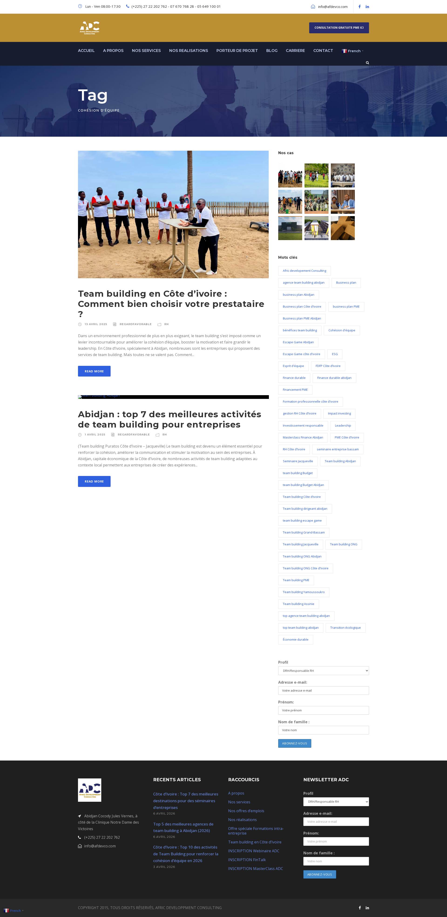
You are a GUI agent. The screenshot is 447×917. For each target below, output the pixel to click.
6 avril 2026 (164, 813)
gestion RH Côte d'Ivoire (299, 413)
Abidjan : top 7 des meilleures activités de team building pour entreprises (169, 419)
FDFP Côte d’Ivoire (328, 366)
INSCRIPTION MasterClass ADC (255, 868)
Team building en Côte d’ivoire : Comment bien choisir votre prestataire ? (171, 303)
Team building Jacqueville (300, 544)
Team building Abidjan (340, 461)
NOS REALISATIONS (188, 50)
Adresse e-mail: (292, 682)
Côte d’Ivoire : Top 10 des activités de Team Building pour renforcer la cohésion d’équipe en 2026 (185, 853)
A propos (236, 793)
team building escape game (302, 520)
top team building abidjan (301, 627)
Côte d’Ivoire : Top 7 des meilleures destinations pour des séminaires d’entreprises (185, 800)
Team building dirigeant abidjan (305, 508)
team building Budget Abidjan (303, 485)
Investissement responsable (303, 425)
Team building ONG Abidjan (302, 556)
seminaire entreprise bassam (338, 449)
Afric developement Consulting (304, 270)
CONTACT (323, 50)
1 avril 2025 (95, 434)
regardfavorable (136, 324)
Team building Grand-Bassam (304, 532)
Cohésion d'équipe (341, 330)
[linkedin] (367, 6)
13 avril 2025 (96, 324)
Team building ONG (343, 544)
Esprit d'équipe (293, 366)
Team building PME (296, 580)
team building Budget (298, 473)
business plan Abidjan (298, 294)
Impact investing (339, 413)
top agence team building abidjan (306, 616)
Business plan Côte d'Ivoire (302, 306)
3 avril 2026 (164, 867)
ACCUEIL (86, 50)
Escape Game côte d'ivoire (301, 354)
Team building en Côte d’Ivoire (254, 842)
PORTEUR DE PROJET (237, 50)
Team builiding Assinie (298, 604)
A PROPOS (113, 50)
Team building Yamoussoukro (304, 592)
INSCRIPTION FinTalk (247, 859)
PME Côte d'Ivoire (347, 437)
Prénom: (286, 702)
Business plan (346, 282)
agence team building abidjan (304, 282)
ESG (335, 354)
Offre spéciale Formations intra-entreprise (256, 831)
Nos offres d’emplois (246, 810)
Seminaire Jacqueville (298, 461)
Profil (283, 662)
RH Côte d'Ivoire (294, 449)
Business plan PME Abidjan (302, 318)
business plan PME (346, 306)
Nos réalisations (242, 819)
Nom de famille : (293, 721)
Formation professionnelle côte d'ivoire (310, 401)
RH (166, 324)
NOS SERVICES (146, 50)
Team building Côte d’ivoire (302, 497)
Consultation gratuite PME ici (339, 28)
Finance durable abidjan (334, 378)
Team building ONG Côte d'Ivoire (305, 568)
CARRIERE (295, 50)
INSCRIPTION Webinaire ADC (253, 850)
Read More (94, 371)
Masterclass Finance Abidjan (303, 437)
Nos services (239, 802)
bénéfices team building (300, 330)
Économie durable (295, 639)
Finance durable (294, 378)
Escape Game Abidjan (298, 342)
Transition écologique (345, 627)
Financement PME (295, 389)
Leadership (343, 425)
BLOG (272, 50)
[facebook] (360, 6)
